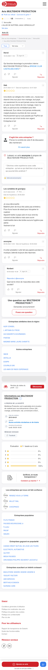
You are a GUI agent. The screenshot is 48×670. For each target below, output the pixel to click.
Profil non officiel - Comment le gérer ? (17, 14)
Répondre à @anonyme (15, 278)
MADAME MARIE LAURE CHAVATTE (16, 342)
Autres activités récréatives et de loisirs (24, 422)
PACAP (5, 530)
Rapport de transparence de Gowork (15, 628)
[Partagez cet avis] (43, 52)
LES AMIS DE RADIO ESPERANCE (15, 369)
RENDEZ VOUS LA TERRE (18, 496)
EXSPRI (6, 362)
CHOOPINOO (14, 507)
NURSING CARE (9, 586)
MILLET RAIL (14, 501)
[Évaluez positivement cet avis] (5, 75)
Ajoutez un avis (22, 664)
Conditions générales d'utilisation (13, 606)
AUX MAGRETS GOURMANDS (14, 334)
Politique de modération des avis (13, 609)
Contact (4, 634)
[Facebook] (4, 646)
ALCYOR (6, 553)
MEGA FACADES (9, 556)
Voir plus (5, 28)
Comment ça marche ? (29, 481)
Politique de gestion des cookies (13, 612)
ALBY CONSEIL (9, 326)
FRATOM (6, 338)
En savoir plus (24, 147)
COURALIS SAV (9, 365)
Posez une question (24, 312)
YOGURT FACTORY (10, 575)
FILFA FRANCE (9, 520)
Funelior (6, 527)
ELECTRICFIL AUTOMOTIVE (13, 549)
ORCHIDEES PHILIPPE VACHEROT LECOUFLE (20, 560)
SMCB (5, 354)
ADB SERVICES (9, 579)
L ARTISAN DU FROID (11, 330)
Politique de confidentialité (11, 614)
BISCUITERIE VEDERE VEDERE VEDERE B (19, 572)
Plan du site (6, 617)
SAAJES (6, 534)
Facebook (12, 435)
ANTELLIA (7, 358)
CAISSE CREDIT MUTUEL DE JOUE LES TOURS (21, 546)
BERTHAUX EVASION (11, 582)
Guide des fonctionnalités (11, 631)
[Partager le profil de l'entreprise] (43, 378)
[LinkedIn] (9, 646)
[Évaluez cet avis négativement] (8, 75)
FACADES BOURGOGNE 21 (13, 523)
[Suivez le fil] (43, 664)
